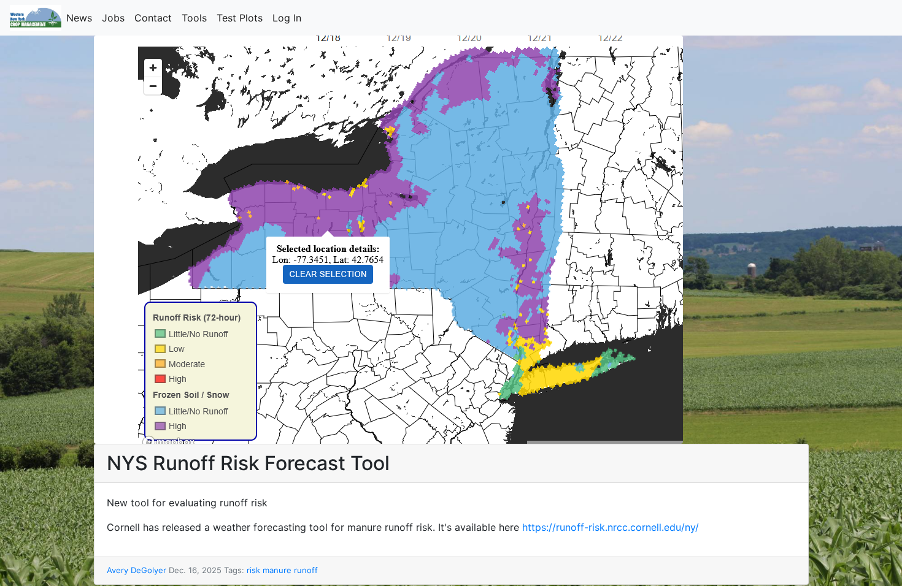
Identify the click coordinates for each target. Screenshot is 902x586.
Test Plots (242, 18)
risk (253, 570)
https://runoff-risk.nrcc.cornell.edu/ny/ (610, 527)
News (81, 18)
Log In (289, 18)
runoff (306, 570)
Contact (155, 18)
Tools (197, 18)
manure (277, 570)
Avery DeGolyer (136, 570)
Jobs (115, 18)
